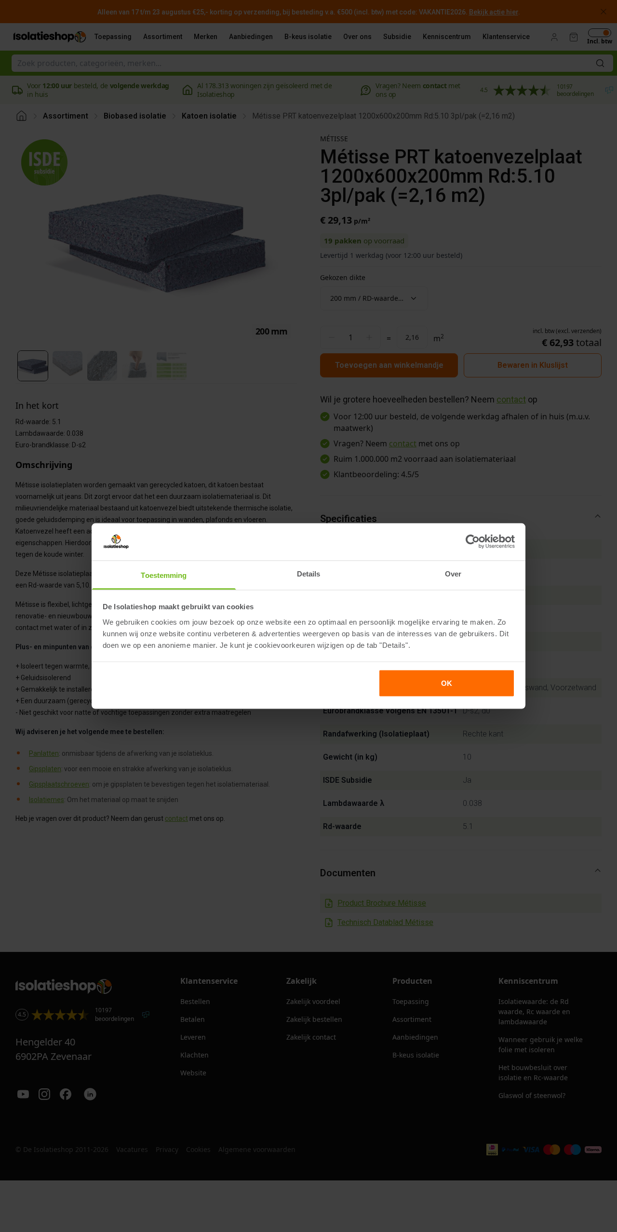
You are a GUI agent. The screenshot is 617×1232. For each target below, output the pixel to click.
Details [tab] (309, 573)
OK (446, 683)
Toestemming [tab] (164, 575)
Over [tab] (453, 573)
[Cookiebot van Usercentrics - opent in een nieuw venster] (472, 542)
